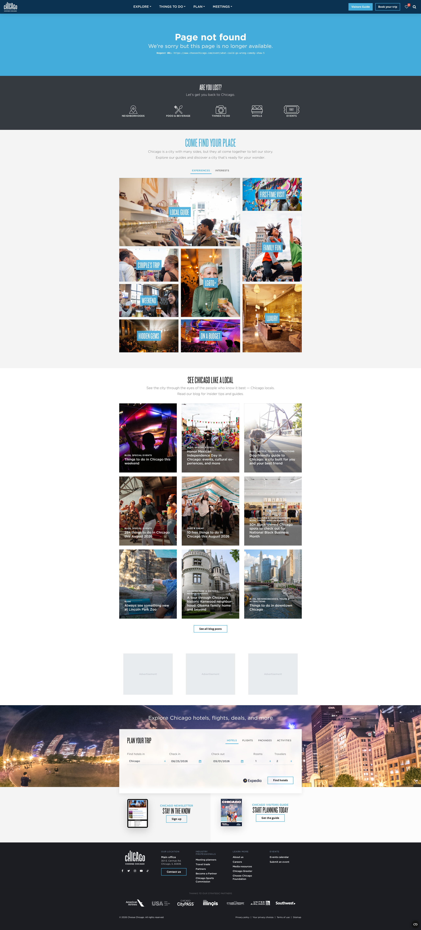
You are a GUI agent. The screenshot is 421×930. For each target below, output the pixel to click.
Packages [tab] (265, 740)
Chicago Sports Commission (205, 880)
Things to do (221, 115)
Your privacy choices (263, 917)
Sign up (176, 819)
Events (291, 115)
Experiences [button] (201, 170)
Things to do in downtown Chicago (270, 607)
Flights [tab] (247, 740)
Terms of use (283, 917)
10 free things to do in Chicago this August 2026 (208, 534)
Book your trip (387, 7)
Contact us (174, 872)
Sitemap (297, 917)
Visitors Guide (360, 7)
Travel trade (203, 864)
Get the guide (270, 818)
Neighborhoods (133, 115)
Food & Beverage (178, 115)
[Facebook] (122, 870)
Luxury (272, 318)
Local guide (179, 212)
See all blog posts (210, 629)
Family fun (272, 247)
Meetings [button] (221, 7)
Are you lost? (210, 87)
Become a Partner (206, 873)
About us (238, 857)
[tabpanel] (210, 768)
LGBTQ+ (210, 283)
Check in (174, 754)
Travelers (280, 754)
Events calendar (279, 857)
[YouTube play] (141, 870)
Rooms (257, 754)
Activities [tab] (284, 740)
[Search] (414, 7)
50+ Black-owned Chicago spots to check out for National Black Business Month (271, 530)
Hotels (257, 115)
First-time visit (272, 194)
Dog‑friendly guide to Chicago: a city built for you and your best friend (272, 459)
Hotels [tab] (232, 740)
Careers (237, 861)
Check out (217, 754)
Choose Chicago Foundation (242, 877)
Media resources (242, 866)
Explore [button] (141, 7)
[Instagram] (135, 870)
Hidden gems (148, 336)
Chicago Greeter (242, 871)
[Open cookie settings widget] (415, 924)
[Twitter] (128, 870)
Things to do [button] (171, 7)
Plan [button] (197, 7)
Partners (201, 868)
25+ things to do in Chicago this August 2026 (147, 534)
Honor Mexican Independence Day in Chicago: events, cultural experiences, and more (210, 457)
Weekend (149, 300)
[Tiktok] (147, 870)
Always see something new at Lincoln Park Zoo (146, 607)
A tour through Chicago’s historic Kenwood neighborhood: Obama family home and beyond (210, 603)
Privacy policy (242, 917)
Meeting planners (206, 859)
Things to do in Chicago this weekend (147, 461)
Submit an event (279, 861)
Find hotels (280, 780)
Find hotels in (136, 754)
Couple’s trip (149, 265)
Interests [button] (222, 170)
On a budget (210, 336)
